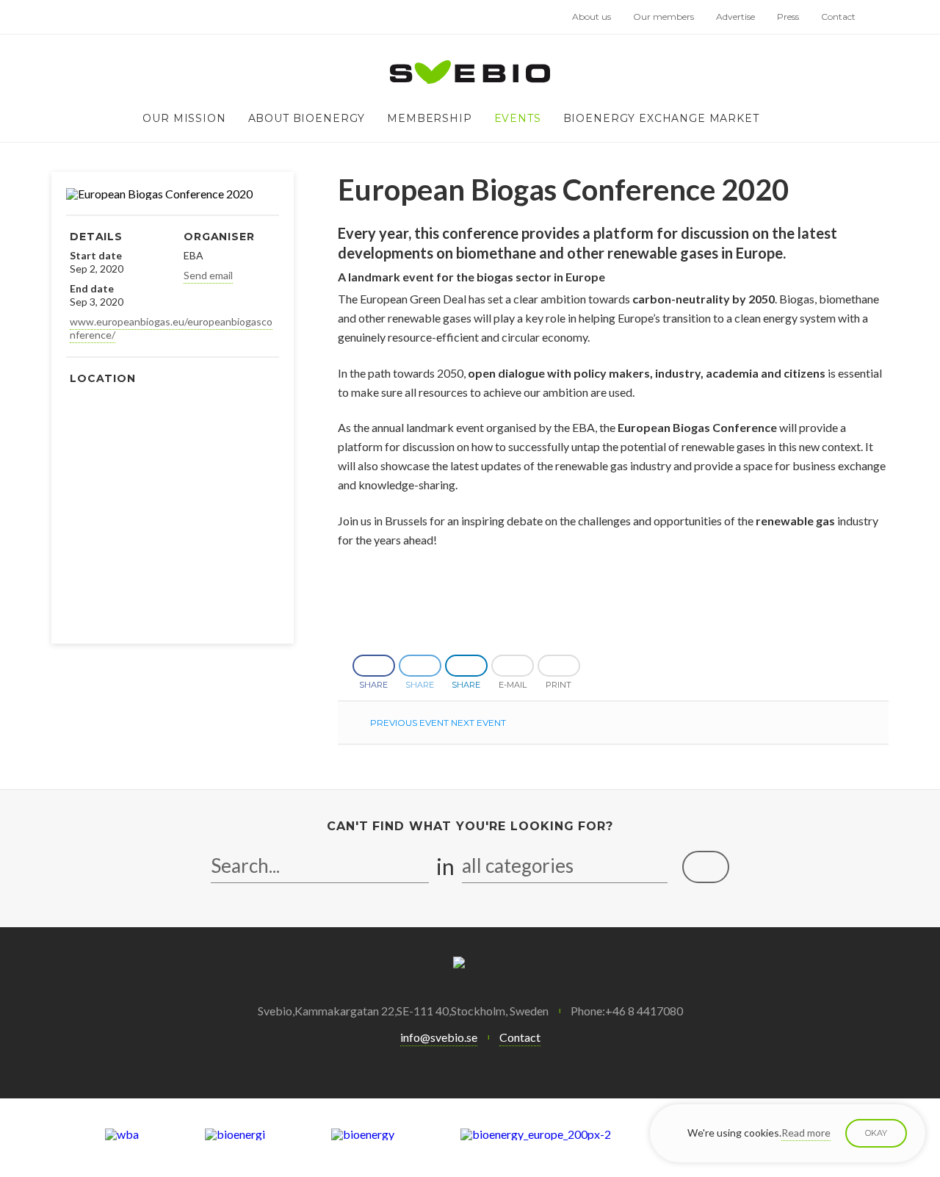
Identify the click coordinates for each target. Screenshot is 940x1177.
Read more (806, 1132)
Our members (663, 16)
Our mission (183, 118)
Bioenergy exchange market (661, 118)
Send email (208, 275)
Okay (876, 1133)
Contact (838, 16)
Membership (429, 118)
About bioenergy (307, 118)
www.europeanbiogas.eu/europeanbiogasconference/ (171, 328)
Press (788, 16)
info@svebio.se (438, 1037)
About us (591, 16)
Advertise (735, 16)
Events (517, 118)
